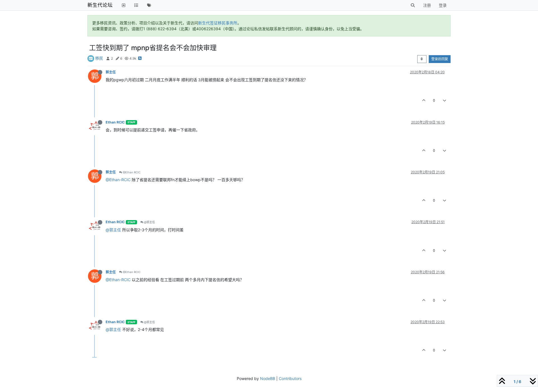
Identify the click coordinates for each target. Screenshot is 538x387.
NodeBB (267, 378)
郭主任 (111, 72)
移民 (99, 58)
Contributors (290, 378)
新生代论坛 (100, 5)
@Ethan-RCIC (118, 179)
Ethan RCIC (115, 122)
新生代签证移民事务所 (217, 22)
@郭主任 (149, 222)
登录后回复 (439, 59)
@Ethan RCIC (131, 172)
